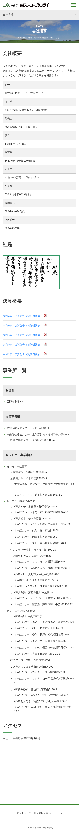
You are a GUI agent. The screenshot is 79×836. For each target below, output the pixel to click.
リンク (58, 813)
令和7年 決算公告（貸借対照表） (23, 316)
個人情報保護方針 (43, 813)
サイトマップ (24, 813)
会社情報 (8, 14)
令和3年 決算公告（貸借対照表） (23, 354)
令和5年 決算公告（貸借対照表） (23, 335)
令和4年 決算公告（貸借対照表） (23, 344)
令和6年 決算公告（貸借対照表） (23, 325)
